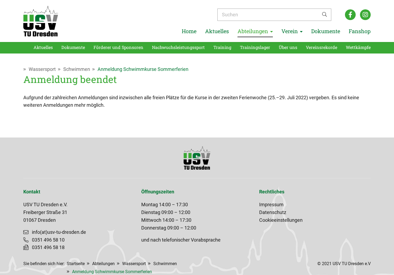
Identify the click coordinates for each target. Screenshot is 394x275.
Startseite (76, 263)
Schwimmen (76, 69)
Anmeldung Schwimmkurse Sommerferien (143, 69)
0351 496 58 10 (48, 240)
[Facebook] (350, 14)
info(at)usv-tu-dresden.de (59, 232)
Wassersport (42, 69)
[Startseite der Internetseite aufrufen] (40, 21)
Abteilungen (103, 263)
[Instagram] (365, 14)
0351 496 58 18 (48, 247)
